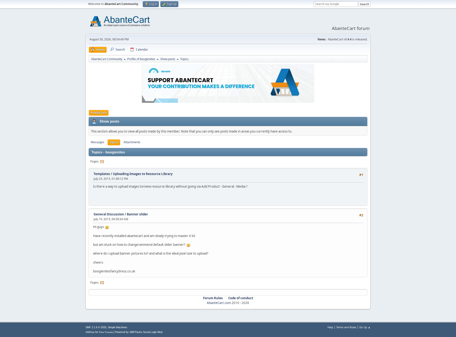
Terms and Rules (346, 327)
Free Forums (106, 332)
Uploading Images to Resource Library (143, 174)
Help (330, 327)
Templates (102, 174)
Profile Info (99, 113)
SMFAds (90, 332)
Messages (97, 142)
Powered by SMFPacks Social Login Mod (138, 332)
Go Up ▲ (364, 327)
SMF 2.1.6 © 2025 (96, 327)
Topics (113, 142)
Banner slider (137, 214)
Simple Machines (117, 327)
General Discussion (109, 214)
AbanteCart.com (219, 303)
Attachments (132, 142)
